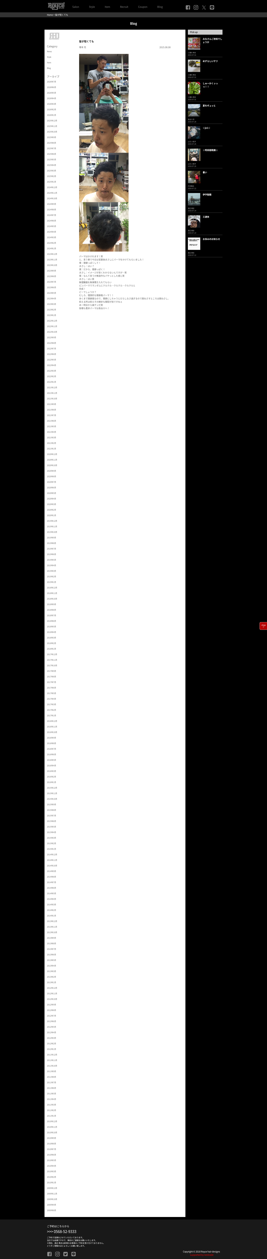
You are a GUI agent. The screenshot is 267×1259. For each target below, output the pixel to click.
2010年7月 (51, 1149)
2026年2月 (51, 109)
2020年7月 (51, 482)
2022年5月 (51, 360)
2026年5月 (51, 93)
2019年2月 (51, 576)
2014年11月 (52, 860)
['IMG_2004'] (104, 177)
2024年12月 (52, 187)
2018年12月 (52, 588)
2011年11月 (52, 1060)
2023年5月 (51, 293)
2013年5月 (51, 960)
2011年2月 (51, 1110)
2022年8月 (51, 343)
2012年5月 (51, 1027)
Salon (75, 7)
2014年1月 (51, 916)
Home (50, 15)
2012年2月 (51, 1043)
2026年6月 (51, 87)
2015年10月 (52, 799)
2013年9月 (51, 938)
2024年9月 (51, 204)
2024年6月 (51, 221)
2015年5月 (51, 827)
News (49, 51)
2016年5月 (51, 760)
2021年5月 (51, 426)
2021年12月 (52, 387)
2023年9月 (51, 271)
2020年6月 (51, 487)
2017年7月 (51, 682)
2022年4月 (51, 365)
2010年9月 (51, 1138)
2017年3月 (51, 704)
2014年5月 (51, 893)
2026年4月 (51, 98)
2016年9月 (51, 738)
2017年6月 (51, 688)
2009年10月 (52, 1199)
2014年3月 (51, 904)
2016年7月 (51, 749)
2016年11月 (52, 727)
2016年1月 (51, 782)
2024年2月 (51, 243)
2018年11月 (52, 593)
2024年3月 (51, 237)
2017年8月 (51, 677)
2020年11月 (52, 460)
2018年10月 (52, 599)
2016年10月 (52, 732)
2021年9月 (51, 404)
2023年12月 (52, 254)
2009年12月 (52, 1188)
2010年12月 (52, 1121)
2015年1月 (51, 849)
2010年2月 (51, 1177)
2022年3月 (51, 371)
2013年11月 (52, 927)
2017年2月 (51, 710)
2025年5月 (51, 159)
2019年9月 (51, 538)
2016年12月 (52, 721)
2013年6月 (51, 955)
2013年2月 (51, 977)
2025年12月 (52, 121)
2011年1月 (51, 1116)
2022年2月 (51, 376)
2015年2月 (51, 843)
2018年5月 (51, 626)
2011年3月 (51, 1105)
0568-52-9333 (65, 1231)
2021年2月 (51, 443)
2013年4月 (51, 966)
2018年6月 (51, 621)
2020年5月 (51, 493)
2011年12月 (52, 1055)
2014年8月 (51, 877)
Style (92, 7)
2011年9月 (51, 1071)
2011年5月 (51, 1094)
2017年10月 (52, 665)
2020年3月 (51, 504)
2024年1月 (51, 248)
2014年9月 (51, 871)
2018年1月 (51, 649)
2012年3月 (51, 1038)
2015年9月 (51, 804)
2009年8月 (51, 1210)
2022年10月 (52, 332)
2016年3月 (51, 771)
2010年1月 (51, 1182)
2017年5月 (51, 693)
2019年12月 (52, 521)
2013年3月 (51, 971)
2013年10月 (52, 932)
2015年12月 (52, 788)
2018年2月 (51, 643)
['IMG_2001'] (104, 78)
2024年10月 (52, 198)
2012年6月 (51, 1021)
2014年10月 (52, 866)
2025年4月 (51, 165)
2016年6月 (51, 754)
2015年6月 (51, 821)
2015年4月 (51, 832)
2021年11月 (52, 393)
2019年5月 (51, 560)
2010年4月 (51, 1166)
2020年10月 (52, 465)
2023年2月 (51, 310)
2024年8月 (51, 210)
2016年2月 (51, 777)
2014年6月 (51, 888)
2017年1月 (51, 715)
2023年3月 (51, 304)
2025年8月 (51, 143)
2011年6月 (51, 1088)
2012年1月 (51, 1049)
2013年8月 (51, 943)
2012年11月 (52, 993)
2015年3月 (51, 838)
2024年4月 (51, 232)
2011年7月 (51, 1082)
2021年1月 (51, 449)
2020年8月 (51, 476)
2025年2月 (51, 176)
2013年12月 (52, 921)
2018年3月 (51, 638)
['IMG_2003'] (104, 226)
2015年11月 (52, 793)
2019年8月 (51, 543)
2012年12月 (52, 988)
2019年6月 (51, 554)
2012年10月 (52, 999)
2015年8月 (51, 810)
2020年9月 (51, 471)
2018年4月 (51, 632)
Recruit (124, 7)
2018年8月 (51, 610)
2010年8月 (51, 1144)
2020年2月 (51, 510)
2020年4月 (51, 499)
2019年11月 (52, 526)
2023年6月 (51, 287)
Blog (160, 7)
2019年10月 (52, 532)
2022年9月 (51, 337)
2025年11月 (52, 126)
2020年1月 (51, 515)
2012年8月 (51, 1010)
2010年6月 (51, 1155)
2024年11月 (52, 193)
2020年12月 (52, 454)
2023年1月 (51, 315)
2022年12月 (52, 321)
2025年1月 (51, 182)
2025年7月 (51, 148)
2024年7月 (51, 215)
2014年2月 (51, 910)
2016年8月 (51, 743)
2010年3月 (51, 1171)
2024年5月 (51, 226)
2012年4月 (51, 1032)
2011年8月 (51, 1077)
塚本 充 (82, 47)
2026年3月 (51, 104)
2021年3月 (51, 437)
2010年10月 (52, 1132)
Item (107, 7)
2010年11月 (52, 1127)
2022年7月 (51, 348)
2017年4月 (51, 699)
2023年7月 (51, 282)
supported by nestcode (202, 1255)
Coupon (142, 7)
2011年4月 (51, 1099)
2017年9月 (51, 671)
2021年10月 (52, 399)
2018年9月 (51, 604)
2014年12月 (52, 854)
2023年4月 (51, 298)
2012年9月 (51, 1005)
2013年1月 (51, 982)
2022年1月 (51, 382)
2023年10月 (52, 265)
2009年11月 (52, 1194)
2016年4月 (51, 765)
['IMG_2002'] (104, 127)
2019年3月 (51, 571)
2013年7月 (51, 949)
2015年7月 (51, 816)
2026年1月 (51, 115)
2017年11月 (52, 660)
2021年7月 (51, 415)
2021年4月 (51, 432)
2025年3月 (51, 171)
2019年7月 (51, 549)
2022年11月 (52, 326)
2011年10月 (52, 1066)
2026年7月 (51, 82)
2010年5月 (51, 1160)
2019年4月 (51, 565)
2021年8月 (51, 410)
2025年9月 (51, 137)
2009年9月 (51, 1205)
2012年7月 (51, 1016)
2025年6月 (51, 154)
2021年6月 (51, 421)
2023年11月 (52, 260)
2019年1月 (51, 582)
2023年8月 (51, 276)
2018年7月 (51, 615)
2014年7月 (51, 882)
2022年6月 (51, 354)
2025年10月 (52, 132)
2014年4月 (51, 899)
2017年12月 (52, 654)
